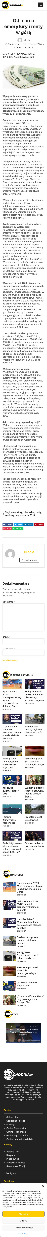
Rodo (26, 1233)
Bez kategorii (14, 44)
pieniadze (21, 54)
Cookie (20, 1233)
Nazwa (6, 637)
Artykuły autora (29, 560)
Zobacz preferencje (23, 1227)
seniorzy (7, 57)
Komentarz (9, 602)
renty (31, 54)
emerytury (9, 54)
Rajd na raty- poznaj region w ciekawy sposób (33, 729)
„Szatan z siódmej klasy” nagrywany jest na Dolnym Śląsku (30, 999)
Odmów (23, 1221)
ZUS (32, 57)
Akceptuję (23, 1214)
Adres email (9, 649)
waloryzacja (21, 57)
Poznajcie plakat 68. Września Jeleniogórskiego (34, 761)
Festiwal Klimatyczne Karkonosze (9, 820)
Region (7, 1110)
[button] (43, 1186)
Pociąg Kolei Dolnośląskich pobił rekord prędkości (27, 955)
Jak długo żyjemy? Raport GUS (11, 790)
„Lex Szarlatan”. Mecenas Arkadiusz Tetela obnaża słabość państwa (12, 732)
